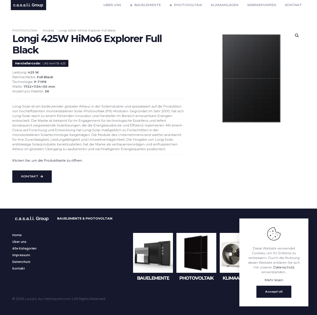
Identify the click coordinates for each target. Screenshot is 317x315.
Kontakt (18, 268)
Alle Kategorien (24, 248)
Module (48, 30)
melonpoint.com (57, 299)
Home (17, 235)
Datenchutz (21, 262)
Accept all (273, 291)
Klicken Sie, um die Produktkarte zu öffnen (47, 160)
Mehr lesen (274, 280)
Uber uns (19, 242)
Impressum (21, 255)
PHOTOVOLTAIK (24, 30)
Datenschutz (283, 267)
